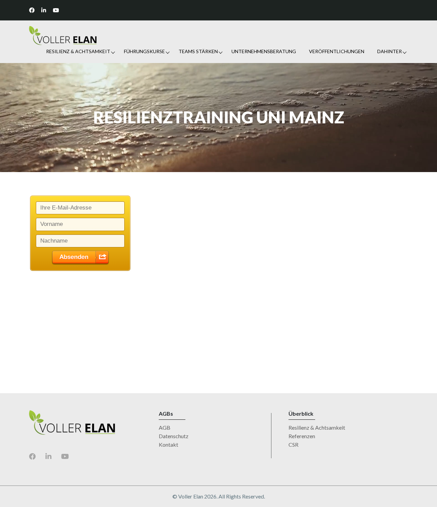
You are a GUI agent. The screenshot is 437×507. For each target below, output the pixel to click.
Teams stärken (198, 51)
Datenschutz (173, 436)
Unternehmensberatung (263, 51)
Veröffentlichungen (336, 51)
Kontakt (168, 444)
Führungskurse (144, 51)
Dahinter (389, 51)
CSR (293, 444)
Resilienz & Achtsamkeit (78, 51)
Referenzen (301, 436)
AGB (164, 427)
